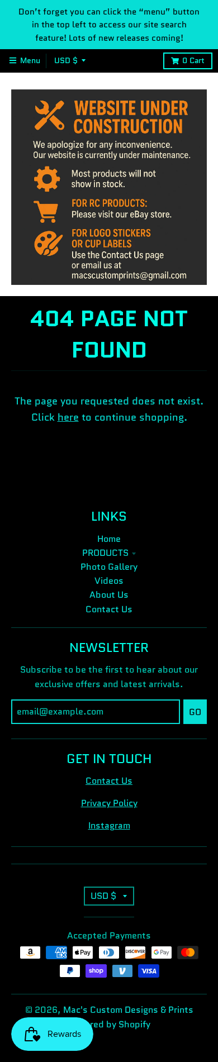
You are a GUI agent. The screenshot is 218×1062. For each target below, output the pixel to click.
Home (109, 538)
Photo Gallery (109, 566)
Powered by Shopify (109, 1024)
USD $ (66, 60)
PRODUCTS (105, 552)
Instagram (109, 825)
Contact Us (109, 609)
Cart (193, 60)
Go (195, 712)
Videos (109, 580)
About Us (109, 594)
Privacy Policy (109, 803)
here (68, 417)
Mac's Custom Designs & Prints (128, 1009)
